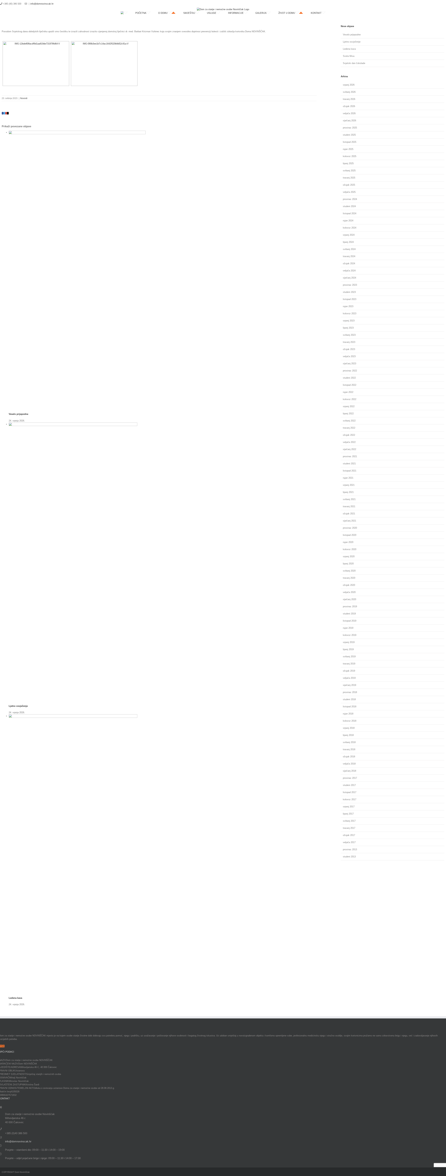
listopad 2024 (349, 213)
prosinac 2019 (350, 606)
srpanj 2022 (349, 406)
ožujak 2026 (349, 106)
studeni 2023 (349, 292)
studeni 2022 (349, 377)
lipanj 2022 (348, 413)
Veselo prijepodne (18, 414)
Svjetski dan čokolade (354, 63)
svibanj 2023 (349, 335)
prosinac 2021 (350, 456)
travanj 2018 (349, 749)
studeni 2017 (349, 785)
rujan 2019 (348, 628)
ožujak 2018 (349, 756)
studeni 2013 (349, 856)
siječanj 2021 (349, 520)
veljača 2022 (349, 442)
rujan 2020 (348, 542)
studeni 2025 (349, 135)
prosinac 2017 (350, 778)
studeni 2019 (349, 613)
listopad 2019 (349, 620)
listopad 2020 (349, 535)
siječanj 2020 (349, 599)
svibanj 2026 (349, 92)
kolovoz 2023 (349, 313)
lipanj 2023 (348, 327)
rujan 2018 (348, 713)
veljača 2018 (349, 763)
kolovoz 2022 (349, 399)
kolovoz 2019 (349, 635)
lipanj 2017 (348, 813)
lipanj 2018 (348, 735)
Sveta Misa (348, 56)
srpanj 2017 (349, 806)
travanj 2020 (349, 578)
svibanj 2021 (349, 499)
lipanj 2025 (348, 163)
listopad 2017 (349, 792)
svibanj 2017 (349, 821)
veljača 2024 (349, 270)
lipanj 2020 (348, 563)
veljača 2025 (349, 192)
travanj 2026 (349, 99)
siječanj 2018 (349, 771)
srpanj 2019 (349, 642)
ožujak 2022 (349, 435)
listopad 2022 (349, 385)
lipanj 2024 (348, 242)
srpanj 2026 (349, 84)
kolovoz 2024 (349, 227)
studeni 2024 (349, 206)
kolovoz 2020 (349, 549)
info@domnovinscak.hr (41, 3)
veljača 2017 (349, 842)
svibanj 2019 (349, 656)
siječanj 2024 (349, 277)
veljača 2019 (349, 678)
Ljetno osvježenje (18, 706)
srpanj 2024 (349, 235)
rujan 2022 (348, 392)
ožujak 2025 (349, 185)
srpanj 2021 (349, 485)
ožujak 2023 (349, 349)
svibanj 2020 (349, 570)
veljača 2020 (349, 592)
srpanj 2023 (349, 320)
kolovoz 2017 (349, 799)
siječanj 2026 (349, 120)
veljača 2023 (349, 356)
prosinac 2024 (350, 199)
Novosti (23, 98)
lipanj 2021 (348, 492)
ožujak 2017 (349, 835)
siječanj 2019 (349, 685)
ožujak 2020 (349, 585)
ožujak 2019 (349, 670)
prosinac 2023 (350, 285)
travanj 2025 (349, 177)
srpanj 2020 (349, 556)
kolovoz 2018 (349, 721)
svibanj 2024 (349, 249)
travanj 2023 (349, 342)
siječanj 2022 (349, 449)
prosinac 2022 (350, 370)
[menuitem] (128, 13)
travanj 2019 (349, 663)
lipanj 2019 (348, 649)
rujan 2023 (348, 306)
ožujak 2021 (349, 513)
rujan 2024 (348, 220)
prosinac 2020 (350, 528)
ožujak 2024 (349, 263)
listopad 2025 (349, 142)
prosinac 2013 (350, 849)
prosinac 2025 (350, 127)
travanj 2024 (349, 256)
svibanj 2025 (349, 170)
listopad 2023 (349, 299)
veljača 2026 (349, 113)
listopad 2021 (349, 470)
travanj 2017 (349, 828)
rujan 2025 (348, 149)
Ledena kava (15, 998)
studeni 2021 (349, 463)
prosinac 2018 (350, 692)
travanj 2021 (349, 506)
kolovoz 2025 (349, 156)
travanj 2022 (349, 428)
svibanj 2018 (349, 742)
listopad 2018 (349, 706)
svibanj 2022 (349, 420)
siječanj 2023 (349, 363)
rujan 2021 (348, 478)
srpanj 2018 (349, 728)
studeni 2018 (349, 699)
